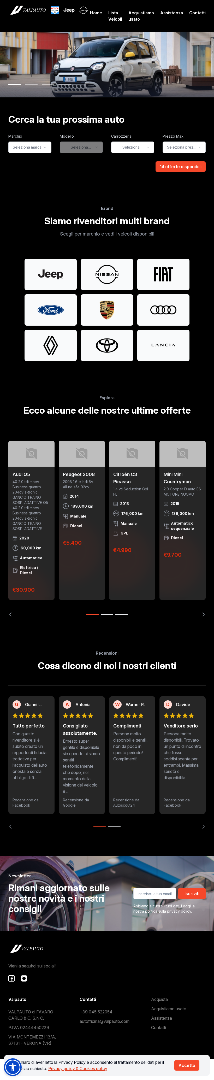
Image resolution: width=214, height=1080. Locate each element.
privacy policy (179, 911)
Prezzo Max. (173, 136)
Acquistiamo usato (141, 16)
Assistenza (171, 12)
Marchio (15, 136)
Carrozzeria (121, 136)
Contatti (197, 12)
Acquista (159, 999)
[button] (12, 1067)
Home (96, 12)
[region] (107, 529)
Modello (67, 136)
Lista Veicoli (115, 16)
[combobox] (29, 147)
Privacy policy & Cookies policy (77, 1068)
